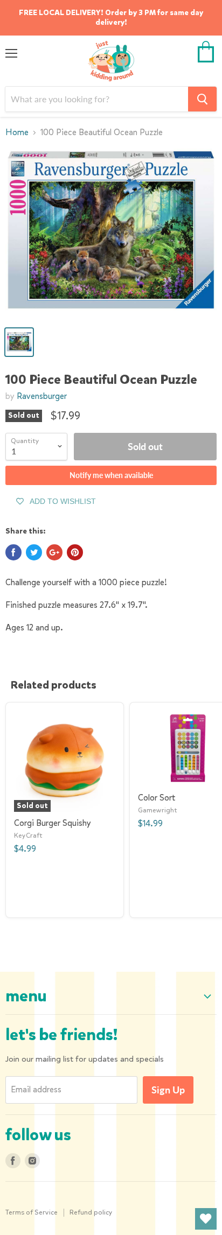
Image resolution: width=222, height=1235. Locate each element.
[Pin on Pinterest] (75, 552)
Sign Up (168, 1090)
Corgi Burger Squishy (52, 823)
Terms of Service (31, 1212)
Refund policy (91, 1212)
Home (17, 132)
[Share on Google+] (54, 552)
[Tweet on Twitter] (34, 552)
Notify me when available (111, 475)
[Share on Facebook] (13, 552)
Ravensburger (42, 396)
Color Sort (156, 797)
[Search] (202, 99)
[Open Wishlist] (206, 1219)
